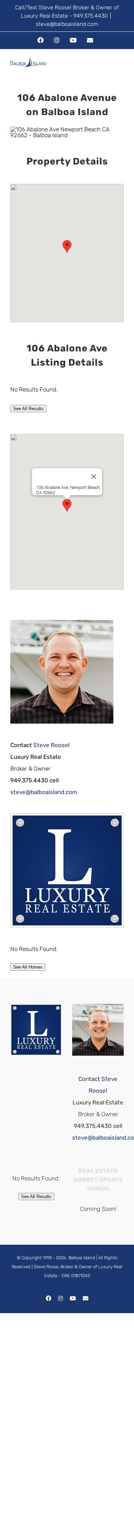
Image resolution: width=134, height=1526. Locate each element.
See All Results (28, 408)
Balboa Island (81, 1257)
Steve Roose (50, 745)
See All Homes (28, 967)
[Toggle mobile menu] (121, 68)
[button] (67, 246)
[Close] (94, 476)
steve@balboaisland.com (67, 24)
